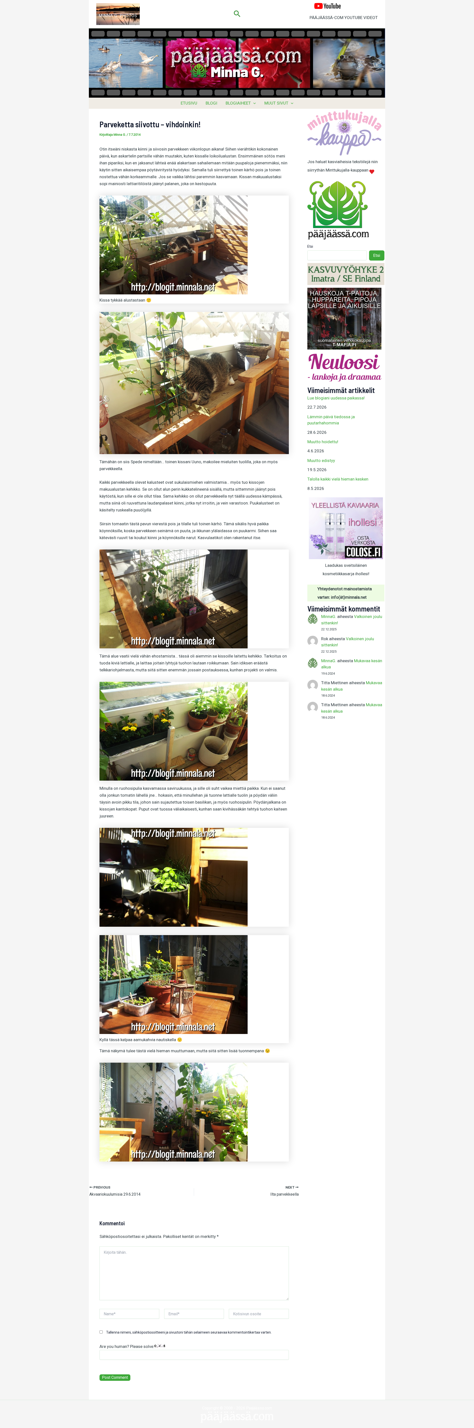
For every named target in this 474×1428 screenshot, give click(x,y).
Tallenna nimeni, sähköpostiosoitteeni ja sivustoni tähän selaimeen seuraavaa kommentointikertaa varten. (189, 1332)
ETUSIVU (189, 103)
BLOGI (211, 103)
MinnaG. (328, 616)
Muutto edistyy (321, 460)
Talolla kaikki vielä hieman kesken (337, 479)
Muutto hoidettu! (322, 441)
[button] (237, 14)
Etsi (310, 246)
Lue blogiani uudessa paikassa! (336, 397)
